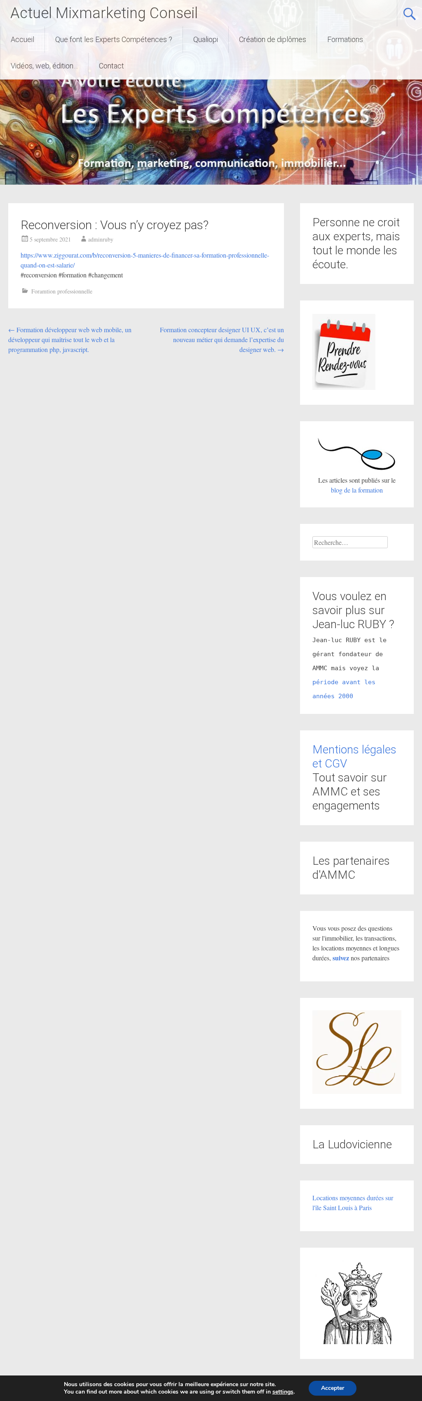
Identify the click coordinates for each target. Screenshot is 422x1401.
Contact (111, 65)
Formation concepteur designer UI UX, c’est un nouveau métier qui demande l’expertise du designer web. (222, 339)
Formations (345, 39)
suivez (342, 957)
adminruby (100, 239)
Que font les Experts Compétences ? (113, 39)
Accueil (22, 39)
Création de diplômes (272, 39)
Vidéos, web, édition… (44, 65)
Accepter (332, 1388)
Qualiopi (205, 39)
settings (282, 1392)
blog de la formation (357, 490)
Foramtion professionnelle (61, 291)
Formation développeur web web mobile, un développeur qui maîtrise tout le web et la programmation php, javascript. (69, 339)
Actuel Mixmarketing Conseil (104, 13)
